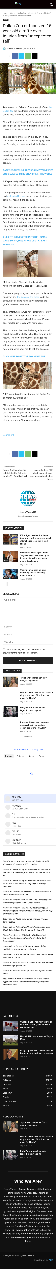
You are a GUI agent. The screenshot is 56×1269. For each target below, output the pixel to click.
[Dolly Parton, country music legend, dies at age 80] (10, 711)
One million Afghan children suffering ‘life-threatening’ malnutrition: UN (33, 573)
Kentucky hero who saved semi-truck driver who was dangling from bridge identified (26, 883)
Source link (8, 435)
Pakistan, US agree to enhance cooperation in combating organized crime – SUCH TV (34, 725)
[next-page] (9, 584)
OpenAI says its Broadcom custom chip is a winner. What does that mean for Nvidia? (36, 695)
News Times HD (15, 49)
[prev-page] (4, 584)
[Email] (34, 56)
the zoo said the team (28, 297)
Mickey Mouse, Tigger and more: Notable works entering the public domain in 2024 (26, 981)
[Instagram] (22, 1001)
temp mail (7, 919)
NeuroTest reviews (11, 891)
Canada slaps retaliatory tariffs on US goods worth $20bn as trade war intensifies (36, 1025)
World (12, 13)
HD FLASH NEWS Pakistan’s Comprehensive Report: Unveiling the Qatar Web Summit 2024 (24, 938)
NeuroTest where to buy (13, 869)
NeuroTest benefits (11, 962)
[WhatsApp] (28, 56)
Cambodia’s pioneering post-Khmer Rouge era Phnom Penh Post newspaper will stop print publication (27, 910)
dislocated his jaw (16, 196)
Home (5, 13)
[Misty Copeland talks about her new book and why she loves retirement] (10, 1054)
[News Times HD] (5, 48)
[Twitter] (21, 56)
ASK (51, 1260)
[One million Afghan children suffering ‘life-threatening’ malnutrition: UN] (10, 574)
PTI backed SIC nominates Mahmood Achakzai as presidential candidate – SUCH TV (26, 872)
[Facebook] (15, 56)
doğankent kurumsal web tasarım (18, 978)
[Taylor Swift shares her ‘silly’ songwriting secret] (10, 682)
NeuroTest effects (10, 935)
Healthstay (8, 861)
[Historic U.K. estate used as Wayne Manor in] (10, 1040)
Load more (27, 736)
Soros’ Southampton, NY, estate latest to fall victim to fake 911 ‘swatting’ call (15, 473)
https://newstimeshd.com (28, 516)
